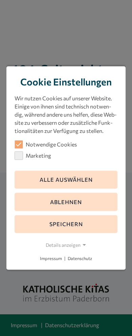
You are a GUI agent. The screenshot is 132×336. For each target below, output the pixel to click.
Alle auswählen (66, 179)
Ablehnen (66, 201)
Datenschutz (80, 258)
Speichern (66, 224)
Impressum (51, 258)
